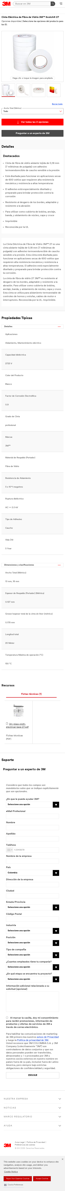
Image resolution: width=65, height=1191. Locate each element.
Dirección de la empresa (19, 879)
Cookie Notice (11, 1172)
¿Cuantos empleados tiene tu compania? (29, 962)
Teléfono (11, 845)
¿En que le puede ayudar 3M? (22, 799)
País (8, 867)
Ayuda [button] (8, 1126)
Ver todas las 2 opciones (35, 122)
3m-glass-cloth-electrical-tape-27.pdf (17, 725)
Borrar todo (57, 104)
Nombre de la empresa (19, 856)
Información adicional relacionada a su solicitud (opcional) (27, 987)
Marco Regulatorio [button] (18, 1117)
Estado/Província (15, 902)
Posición (10, 937)
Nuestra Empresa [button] (16, 1099)
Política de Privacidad (36, 1142)
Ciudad (10, 891)
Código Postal (14, 914)
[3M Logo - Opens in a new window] (6, 4)
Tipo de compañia (16, 950)
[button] (14, 1184)
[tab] (31, 694)
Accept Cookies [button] (42, 1179)
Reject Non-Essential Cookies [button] (17, 1179)
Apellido (10, 834)
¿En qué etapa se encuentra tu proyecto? (29, 974)
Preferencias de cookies (25, 1145)
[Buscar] (53, 4)
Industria (11, 925)
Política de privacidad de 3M (32, 1040)
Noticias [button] (10, 1108)
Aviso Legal (20, 1142)
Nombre (10, 822)
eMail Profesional (15, 811)
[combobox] (9, 850)
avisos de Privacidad (48, 1037)
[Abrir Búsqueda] (61, 4)
